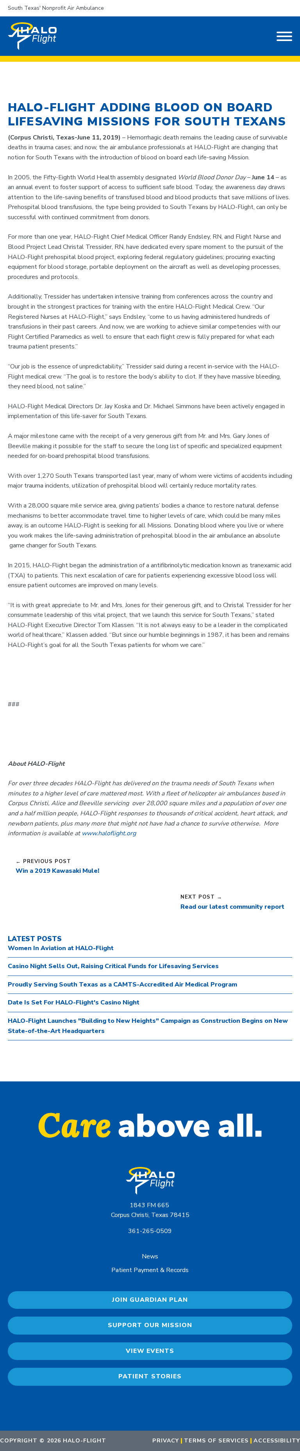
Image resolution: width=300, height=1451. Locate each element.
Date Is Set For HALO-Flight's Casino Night (73, 1002)
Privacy (165, 1441)
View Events (150, 1351)
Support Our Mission (150, 1325)
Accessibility (277, 1441)
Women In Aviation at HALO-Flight (61, 948)
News (150, 1256)
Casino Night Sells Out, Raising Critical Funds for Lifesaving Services (113, 966)
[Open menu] (284, 36)
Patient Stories (149, 1376)
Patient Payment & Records (150, 1270)
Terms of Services (216, 1441)
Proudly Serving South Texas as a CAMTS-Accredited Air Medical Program (122, 984)
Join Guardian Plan (150, 1300)
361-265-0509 (150, 1231)
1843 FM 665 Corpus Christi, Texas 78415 (150, 1210)
